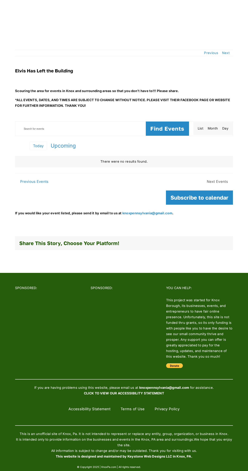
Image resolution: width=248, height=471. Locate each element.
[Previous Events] (17, 146)
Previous (211, 53)
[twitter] (156, 466)
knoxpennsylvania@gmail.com (147, 213)
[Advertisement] (42, 317)
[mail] (169, 466)
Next (226, 53)
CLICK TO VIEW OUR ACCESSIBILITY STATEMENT (124, 393)
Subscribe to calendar (199, 197)
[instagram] (162, 466)
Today (38, 146)
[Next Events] (24, 146)
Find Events (167, 128)
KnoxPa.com (108, 466)
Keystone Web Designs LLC (149, 456)
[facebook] (149, 466)
